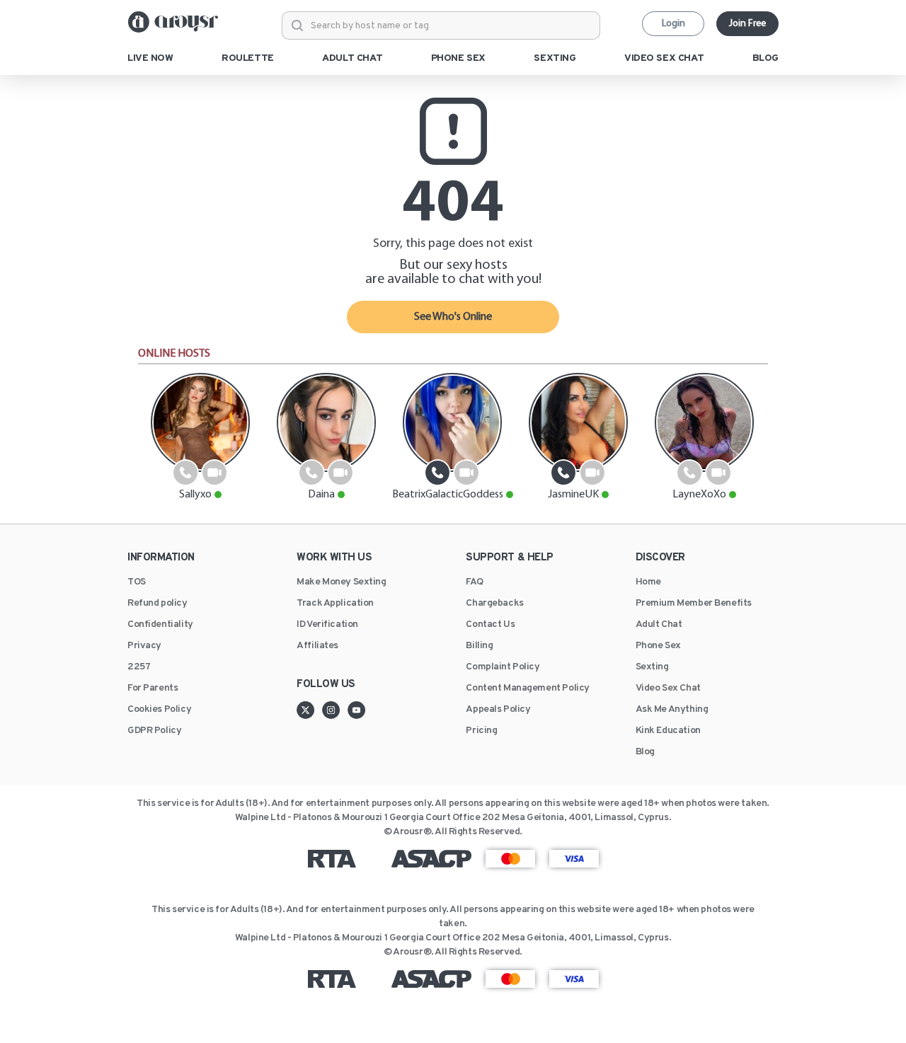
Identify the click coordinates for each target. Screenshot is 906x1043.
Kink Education (668, 731)
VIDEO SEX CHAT (664, 59)
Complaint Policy (502, 667)
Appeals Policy (498, 710)
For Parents (152, 688)
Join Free (747, 23)
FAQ (474, 582)
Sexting (652, 667)
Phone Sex (658, 646)
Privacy (144, 646)
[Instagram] (335, 710)
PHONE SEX (458, 59)
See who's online (453, 317)
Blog (645, 752)
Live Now (150, 59)
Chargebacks (494, 604)
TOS (136, 582)
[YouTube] (357, 710)
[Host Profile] (200, 422)
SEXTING (554, 59)
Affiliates (317, 646)
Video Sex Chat (668, 688)
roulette (248, 59)
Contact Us (490, 625)
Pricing (481, 731)
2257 (138, 667)
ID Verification (327, 625)
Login (673, 23)
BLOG (765, 59)
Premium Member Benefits (694, 604)
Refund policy (157, 604)
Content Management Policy (528, 688)
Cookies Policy (159, 710)
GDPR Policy (154, 731)
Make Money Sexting (341, 582)
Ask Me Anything (672, 710)
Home (648, 582)
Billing (479, 646)
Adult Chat (659, 625)
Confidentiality (160, 625)
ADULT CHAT (352, 59)
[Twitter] (309, 710)
